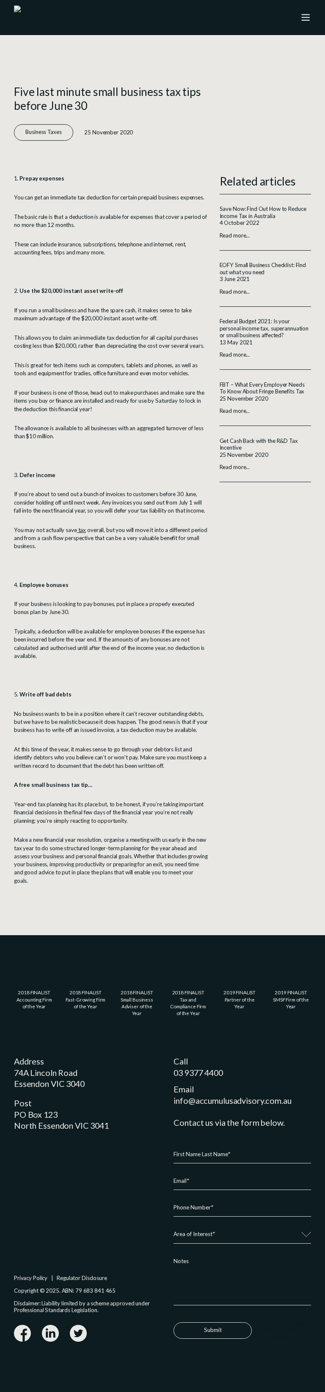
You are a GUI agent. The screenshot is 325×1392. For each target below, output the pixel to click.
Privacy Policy (30, 1278)
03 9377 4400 (198, 1072)
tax (81, 530)
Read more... (235, 235)
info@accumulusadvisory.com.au (232, 1100)
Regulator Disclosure (82, 1278)
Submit (213, 1329)
